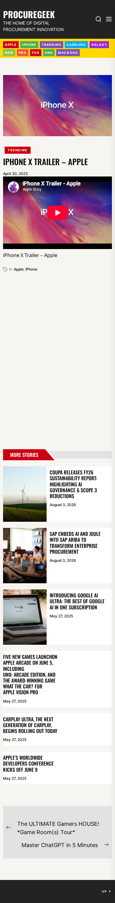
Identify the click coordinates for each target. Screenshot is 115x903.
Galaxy (99, 44)
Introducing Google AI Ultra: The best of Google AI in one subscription (77, 601)
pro (23, 52)
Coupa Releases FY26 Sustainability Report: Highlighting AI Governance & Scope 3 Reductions (73, 484)
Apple (11, 44)
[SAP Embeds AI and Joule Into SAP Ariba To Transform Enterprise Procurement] (25, 555)
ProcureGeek (29, 14)
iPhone (29, 44)
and (49, 52)
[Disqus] (57, 358)
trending (52, 44)
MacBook (68, 52)
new (9, 52)
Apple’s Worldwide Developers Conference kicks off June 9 (28, 763)
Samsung (76, 44)
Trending (18, 150)
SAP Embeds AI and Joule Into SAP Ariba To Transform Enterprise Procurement (75, 542)
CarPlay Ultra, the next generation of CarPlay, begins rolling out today (30, 725)
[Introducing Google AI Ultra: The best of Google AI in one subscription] (25, 617)
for (36, 52)
